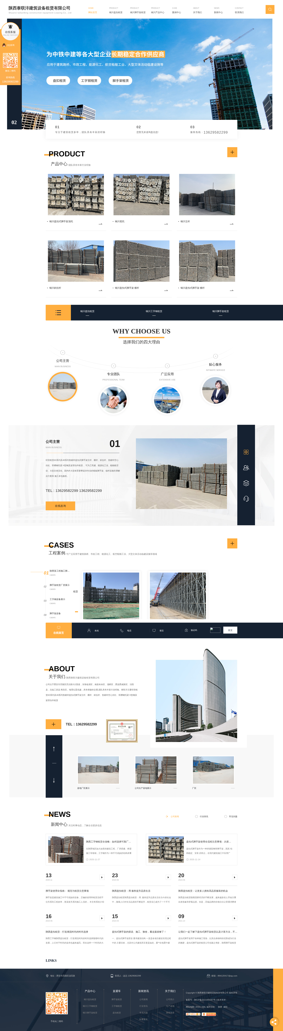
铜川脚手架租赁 (220, 311)
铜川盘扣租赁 (87, 311)
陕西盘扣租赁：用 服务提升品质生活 (131, 891)
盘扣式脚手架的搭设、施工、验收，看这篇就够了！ (139, 932)
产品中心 (71, 164)
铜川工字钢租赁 (154, 311)
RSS (198, 1007)
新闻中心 (76, 824)
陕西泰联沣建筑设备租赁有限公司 (39, 8)
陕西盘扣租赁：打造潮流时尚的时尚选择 (67, 932)
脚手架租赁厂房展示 (60, 585)
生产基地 (170, 1006)
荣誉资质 (170, 1012)
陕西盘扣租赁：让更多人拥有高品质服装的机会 (203, 891)
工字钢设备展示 (57, 599)
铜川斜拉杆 (55, 288)
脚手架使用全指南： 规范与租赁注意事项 (67, 891)
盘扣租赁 (117, 1012)
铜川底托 (119, 221)
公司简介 (170, 999)
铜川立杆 (185, 221)
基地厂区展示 (141, 788)
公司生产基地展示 (200, 788)
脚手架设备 (55, 613)
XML (204, 1007)
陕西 (220, 1007)
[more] (100, 224)
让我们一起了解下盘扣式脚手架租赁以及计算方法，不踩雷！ (207, 932)
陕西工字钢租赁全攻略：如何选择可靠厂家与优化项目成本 (109, 841)
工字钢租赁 (117, 1006)
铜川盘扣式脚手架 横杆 (127, 288)
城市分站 (211, 1007)
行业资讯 (204, 816)
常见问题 (233, 816)
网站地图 (190, 1007)
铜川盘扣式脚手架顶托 (61, 221)
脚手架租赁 (117, 999)
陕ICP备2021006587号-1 (205, 1000)
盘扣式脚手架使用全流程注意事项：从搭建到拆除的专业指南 (209, 841)
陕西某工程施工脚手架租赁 (60, 571)
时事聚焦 (143, 1019)
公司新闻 (175, 816)
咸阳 (225, 1007)
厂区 (79, 788)
